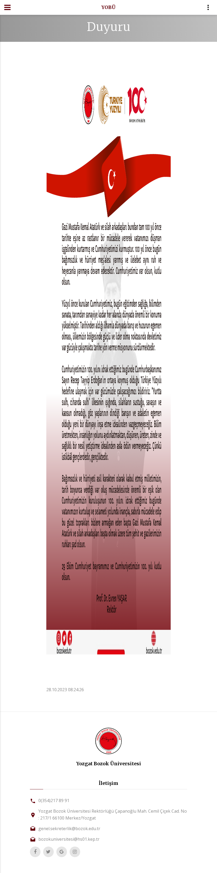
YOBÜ (108, 7)
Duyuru (108, 27)
